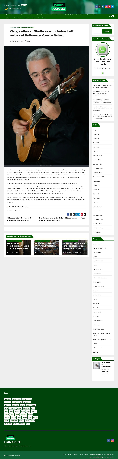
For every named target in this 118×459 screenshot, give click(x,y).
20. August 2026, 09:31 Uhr (73, 252)
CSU (19, 399)
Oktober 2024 (97, 223)
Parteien (7, 414)
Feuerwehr (7, 402)
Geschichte (8, 405)
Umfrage (96, 316)
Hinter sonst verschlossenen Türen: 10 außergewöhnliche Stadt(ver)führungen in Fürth (18, 248)
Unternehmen (13, 420)
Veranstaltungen (14, 27)
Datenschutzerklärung (95, 454)
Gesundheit (15, 405)
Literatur (17, 411)
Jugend (28, 405)
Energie (24, 399)
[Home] (6, 15)
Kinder (33, 405)
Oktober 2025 (97, 172)
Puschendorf (79, 14)
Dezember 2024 (98, 215)
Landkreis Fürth (98, 269)
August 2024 (97, 232)
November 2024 (98, 219)
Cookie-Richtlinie (84, 454)
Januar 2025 (97, 211)
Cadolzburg (29, 14)
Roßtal (87, 14)
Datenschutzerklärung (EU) (96, 457)
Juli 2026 (96, 134)
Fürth (12, 14)
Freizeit (14, 402)
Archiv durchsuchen (100, 25)
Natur (28, 411)
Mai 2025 (96, 194)
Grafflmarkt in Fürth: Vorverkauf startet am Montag (45, 246)
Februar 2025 (97, 206)
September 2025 (98, 177)
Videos (95, 343)
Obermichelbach (69, 14)
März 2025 (96, 202)
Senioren (7, 417)
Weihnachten (8, 423)
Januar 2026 (97, 160)
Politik (17, 414)
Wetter (15, 423)
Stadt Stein (8, 17)
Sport (19, 417)
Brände (14, 399)
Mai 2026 (96, 143)
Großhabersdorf (39, 14)
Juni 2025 (96, 189)
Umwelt (35, 417)
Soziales (13, 417)
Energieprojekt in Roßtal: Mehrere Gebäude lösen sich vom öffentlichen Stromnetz (102, 100)
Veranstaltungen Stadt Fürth (27, 27)
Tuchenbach (17, 17)
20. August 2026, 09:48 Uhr (45, 252)
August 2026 (97, 130)
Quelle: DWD (18, 8)
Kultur (33, 408)
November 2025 (98, 168)
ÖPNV (27, 423)
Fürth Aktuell (12, 442)
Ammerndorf (20, 14)
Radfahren (23, 414)
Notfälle (34, 411)
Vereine (21, 420)
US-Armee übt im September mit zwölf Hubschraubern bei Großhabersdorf (102, 116)
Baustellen (7, 399)
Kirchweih (12, 408)
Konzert (29, 41)
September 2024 (98, 228)
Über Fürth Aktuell (108, 457)
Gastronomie (27, 402)
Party (12, 414)
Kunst (6, 411)
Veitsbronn (26, 17)
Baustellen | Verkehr (99, 248)
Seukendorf (95, 14)
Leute (11, 411)
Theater (25, 417)
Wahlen (33, 420)
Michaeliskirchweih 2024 (101, 278)
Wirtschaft (21, 423)
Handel (22, 405)
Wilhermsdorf (35, 17)
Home (64, 454)
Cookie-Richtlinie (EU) (107, 454)
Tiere (30, 417)
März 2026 (96, 151)
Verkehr (27, 420)
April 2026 (96, 147)
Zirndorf (44, 17)
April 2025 (96, 198)
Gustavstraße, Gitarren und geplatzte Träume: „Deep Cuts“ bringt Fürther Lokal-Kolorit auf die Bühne (74, 248)
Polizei (95, 291)
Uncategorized (97, 320)
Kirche (6, 408)
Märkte (23, 411)
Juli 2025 (96, 185)
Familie (30, 399)
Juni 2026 (96, 138)
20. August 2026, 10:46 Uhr (16, 252)
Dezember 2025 (98, 164)
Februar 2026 (97, 155)
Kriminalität (26, 408)
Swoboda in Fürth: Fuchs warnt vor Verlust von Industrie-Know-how (101, 93)
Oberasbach (58, 14)
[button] (109, 16)
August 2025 (97, 181)
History (95, 265)
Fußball (20, 402)
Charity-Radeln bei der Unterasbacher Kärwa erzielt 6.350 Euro (102, 108)
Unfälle (6, 420)
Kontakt (69, 454)
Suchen (107, 31)
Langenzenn (49, 14)
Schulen (30, 414)
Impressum (75, 454)
